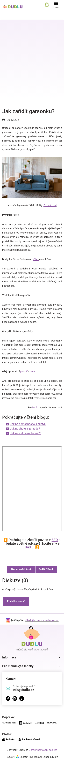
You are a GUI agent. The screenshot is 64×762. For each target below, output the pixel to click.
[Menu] (56, 4)
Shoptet (24, 756)
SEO (55, 540)
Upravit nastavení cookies (43, 749)
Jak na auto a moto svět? (25, 433)
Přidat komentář (16, 601)
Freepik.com (50, 205)
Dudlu (35, 407)
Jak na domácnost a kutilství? (28, 424)
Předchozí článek (20, 569)
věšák (36, 259)
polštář (24, 371)
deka (32, 371)
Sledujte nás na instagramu (42, 620)
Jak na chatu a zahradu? (25, 428)
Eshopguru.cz (50, 756)
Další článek (46, 569)
